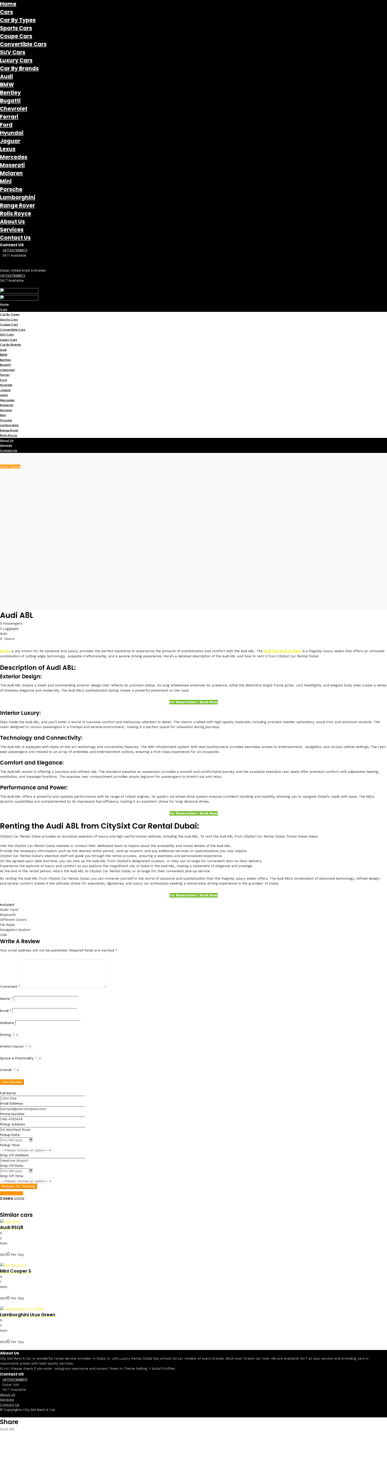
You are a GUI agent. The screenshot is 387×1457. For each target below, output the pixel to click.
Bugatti (10, 100)
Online (12, 1198)
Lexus (7, 149)
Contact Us (15, 237)
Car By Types (18, 20)
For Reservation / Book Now (193, 702)
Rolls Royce (15, 213)
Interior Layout (12, 1046)
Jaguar (10, 141)
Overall (5, 1069)
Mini (6, 181)
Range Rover (17, 205)
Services (12, 229)
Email (5, 1010)
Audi (6, 76)
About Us (12, 221)
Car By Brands (19, 68)
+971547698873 (14, 250)
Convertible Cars (23, 44)
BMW (7, 84)
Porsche (11, 189)
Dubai (5, 651)
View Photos (10, 467)
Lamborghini (17, 197)
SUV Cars (12, 52)
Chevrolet (13, 108)
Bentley (10, 92)
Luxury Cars (16, 60)
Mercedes (13, 157)
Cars (6, 12)
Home (8, 4)
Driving (5, 1034)
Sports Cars (16, 28)
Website (7, 1022)
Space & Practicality (17, 1058)
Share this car (11, 1193)
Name (6, 998)
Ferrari (9, 116)
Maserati (12, 165)
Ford (6, 125)
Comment (10, 986)
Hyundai (12, 133)
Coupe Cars (16, 36)
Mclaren (11, 173)
